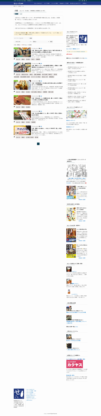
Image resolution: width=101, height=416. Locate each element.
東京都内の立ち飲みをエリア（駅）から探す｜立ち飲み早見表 (77, 84)
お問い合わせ (69, 54)
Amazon (80, 199)
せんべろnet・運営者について (72, 48)
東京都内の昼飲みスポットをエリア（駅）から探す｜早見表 (77, 80)
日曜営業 (38, 59)
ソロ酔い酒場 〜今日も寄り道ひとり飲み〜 (77, 178)
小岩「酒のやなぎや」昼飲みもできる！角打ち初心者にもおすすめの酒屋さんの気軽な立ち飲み (47, 51)
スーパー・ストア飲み (35, 76)
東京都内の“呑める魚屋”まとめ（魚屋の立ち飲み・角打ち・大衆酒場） (77, 101)
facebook (83, 51)
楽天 (84, 199)
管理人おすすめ (25, 74)
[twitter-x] (81, 1)
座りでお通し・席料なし (47, 74)
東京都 (17, 13)
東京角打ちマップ (70, 127)
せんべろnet (18, 3)
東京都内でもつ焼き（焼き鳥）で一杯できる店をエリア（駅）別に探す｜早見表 (77, 97)
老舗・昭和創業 (37, 74)
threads (78, 51)
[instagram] (83, 1)
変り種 (55, 74)
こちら (85, 58)
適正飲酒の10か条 (30, 397)
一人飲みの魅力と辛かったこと (73, 349)
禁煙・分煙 (51, 92)
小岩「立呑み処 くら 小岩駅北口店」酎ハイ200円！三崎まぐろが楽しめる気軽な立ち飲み (47, 99)
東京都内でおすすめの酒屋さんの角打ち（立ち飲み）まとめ (76, 72)
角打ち (33, 59)
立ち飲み (28, 59)
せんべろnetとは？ (30, 389)
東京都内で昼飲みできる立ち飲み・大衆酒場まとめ (77, 76)
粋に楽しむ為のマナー (31, 395)
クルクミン (74, 271)
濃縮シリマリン (75, 283)
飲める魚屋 (16, 76)
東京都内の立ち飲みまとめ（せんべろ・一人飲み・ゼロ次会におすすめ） (77, 67)
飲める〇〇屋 (44, 76)
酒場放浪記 (51, 76)
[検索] (86, 1)
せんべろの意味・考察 (31, 391)
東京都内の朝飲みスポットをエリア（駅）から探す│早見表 (77, 88)
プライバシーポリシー (31, 398)
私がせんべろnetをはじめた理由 (73, 340)
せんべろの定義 (29, 392)
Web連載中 (68, 183)
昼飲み (23, 59)
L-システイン (75, 294)
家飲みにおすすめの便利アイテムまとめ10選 (76, 312)
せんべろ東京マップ (30, 394)
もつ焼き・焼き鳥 (29, 137)
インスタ (74, 51)
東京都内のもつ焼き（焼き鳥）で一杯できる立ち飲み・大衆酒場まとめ (77, 92)
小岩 (41, 48)
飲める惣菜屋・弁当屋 (25, 76)
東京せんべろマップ (70, 120)
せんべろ (18, 59)
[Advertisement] (76, 19)
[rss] (84, 1)
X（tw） (69, 51)
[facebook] (79, 1)
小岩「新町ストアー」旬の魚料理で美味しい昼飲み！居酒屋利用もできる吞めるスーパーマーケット (47, 66)
